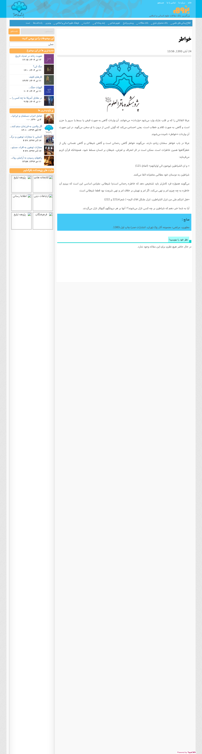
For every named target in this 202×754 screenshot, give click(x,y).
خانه (190, 2)
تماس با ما (171, 2)
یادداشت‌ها (37, 23)
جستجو (161, 2)
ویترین (48, 23)
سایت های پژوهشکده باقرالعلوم (38, 170)
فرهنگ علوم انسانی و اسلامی (67, 23)
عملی (50, 44)
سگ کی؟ (37, 66)
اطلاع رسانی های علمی (181, 23)
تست (28, 23)
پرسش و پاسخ (128, 23)
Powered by (186, 752)
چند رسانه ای (99, 23)
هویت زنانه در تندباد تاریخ (28, 56)
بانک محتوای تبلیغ (160, 23)
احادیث (86, 23)
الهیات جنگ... (35, 87)
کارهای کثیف (35, 77)
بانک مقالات (143, 23)
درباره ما (181, 2)
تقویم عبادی (115, 23)
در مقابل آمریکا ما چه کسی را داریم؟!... (22, 98)
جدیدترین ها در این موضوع (40, 50)
